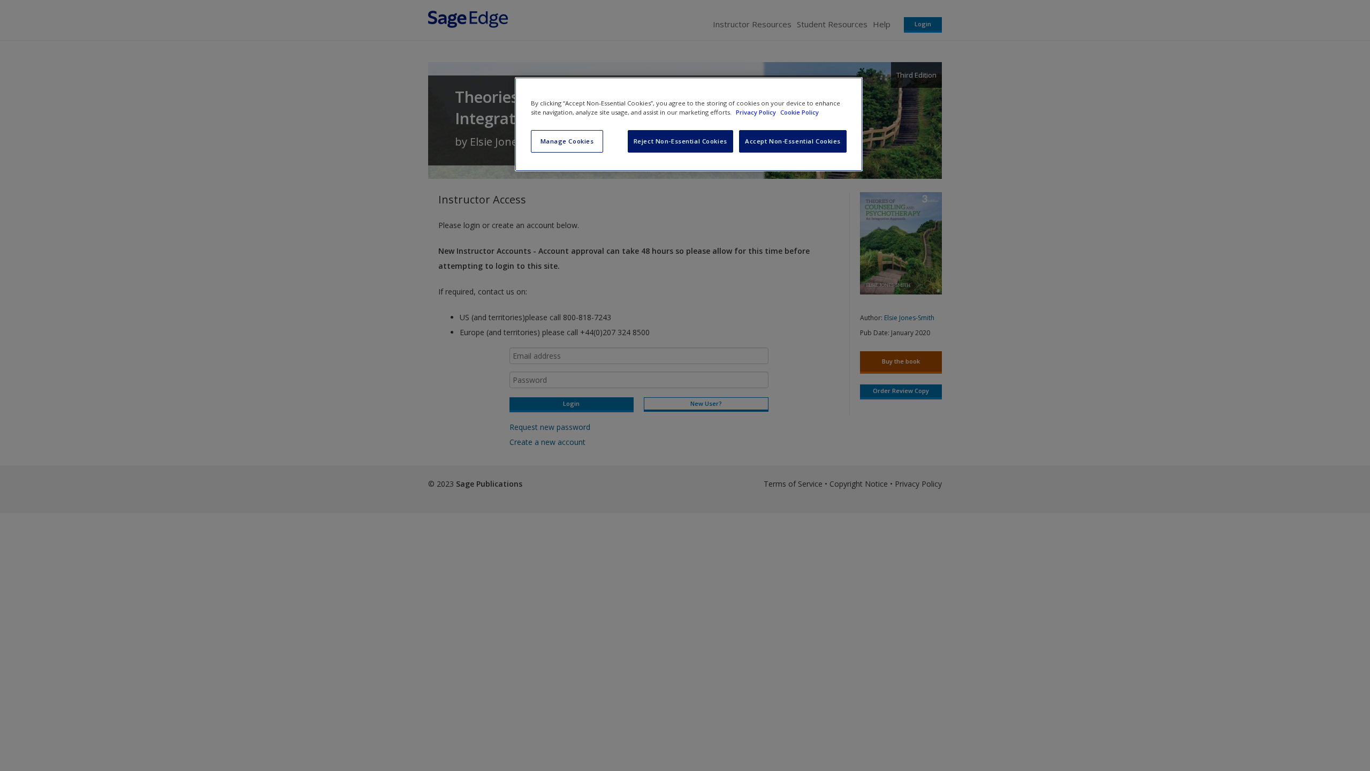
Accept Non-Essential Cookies (793, 141)
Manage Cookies (567, 141)
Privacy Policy (757, 112)
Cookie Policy (799, 112)
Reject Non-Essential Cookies (680, 141)
